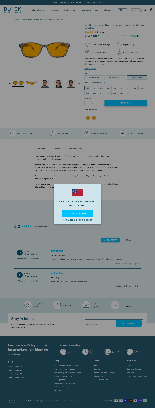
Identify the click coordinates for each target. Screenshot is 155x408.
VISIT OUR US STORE (77, 213)
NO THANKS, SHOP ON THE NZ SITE (77, 220)
